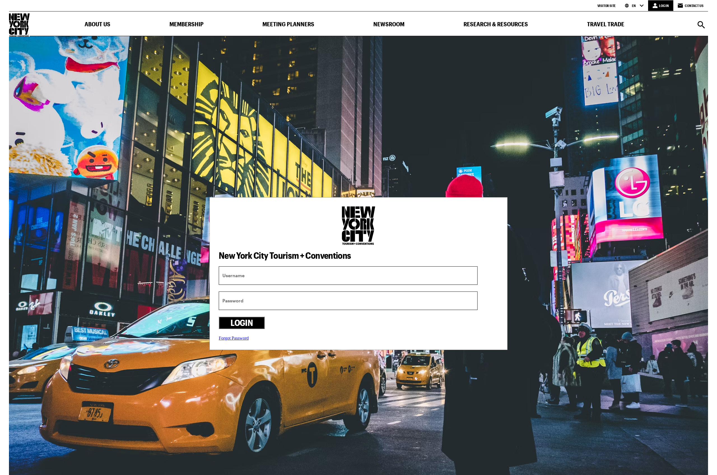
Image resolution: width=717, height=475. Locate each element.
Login (242, 323)
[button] (97, 25)
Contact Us (694, 6)
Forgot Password (234, 338)
